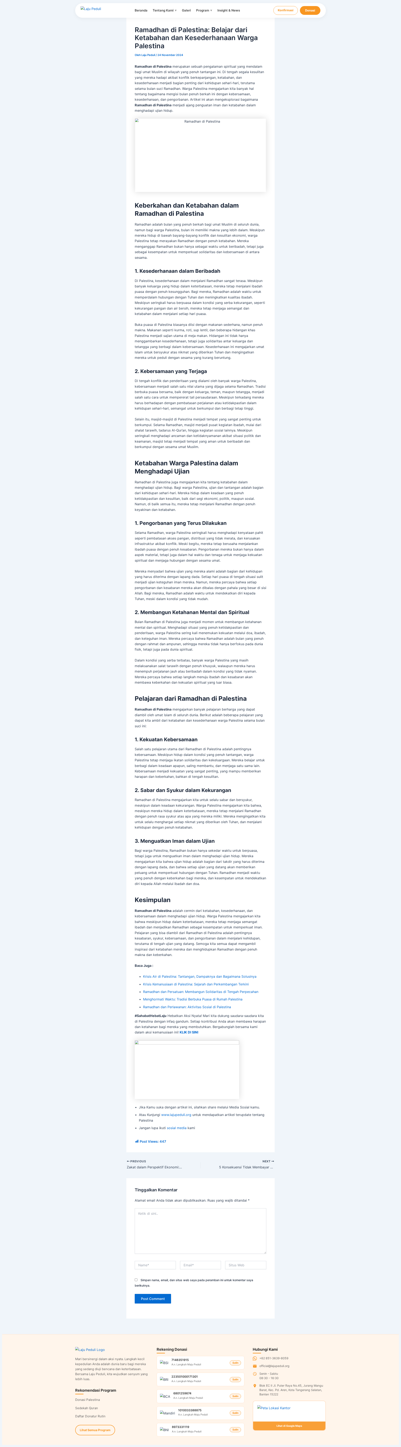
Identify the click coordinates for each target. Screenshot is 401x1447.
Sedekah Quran (86, 1408)
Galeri (186, 10)
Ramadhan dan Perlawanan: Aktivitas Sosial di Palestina (187, 1007)
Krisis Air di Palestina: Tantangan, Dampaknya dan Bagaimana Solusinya (199, 976)
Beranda (141, 10)
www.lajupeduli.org (176, 1115)
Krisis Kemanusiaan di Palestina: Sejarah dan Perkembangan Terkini (196, 984)
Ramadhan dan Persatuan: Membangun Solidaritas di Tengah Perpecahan (200, 992)
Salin (235, 1362)
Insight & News (228, 10)
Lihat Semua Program (95, 1430)
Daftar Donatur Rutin (90, 1416)
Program (204, 10)
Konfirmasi (285, 10)
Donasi (310, 10)
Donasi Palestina (87, 1400)
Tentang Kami (165, 10)
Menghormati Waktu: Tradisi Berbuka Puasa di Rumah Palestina (192, 999)
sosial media (177, 1128)
